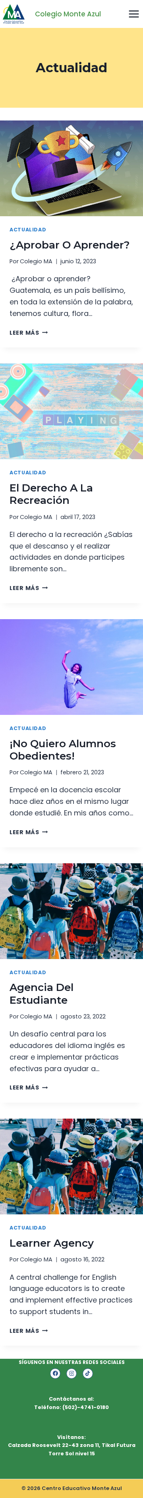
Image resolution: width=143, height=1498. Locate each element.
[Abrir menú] (133, 14)
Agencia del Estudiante (41, 993)
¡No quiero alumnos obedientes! (63, 749)
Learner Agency (52, 1243)
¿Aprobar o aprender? (70, 245)
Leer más (29, 333)
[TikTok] (88, 1373)
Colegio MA (36, 261)
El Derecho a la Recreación (51, 494)
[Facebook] (55, 1373)
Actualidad (28, 229)
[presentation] (71, 168)
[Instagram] (71, 1373)
